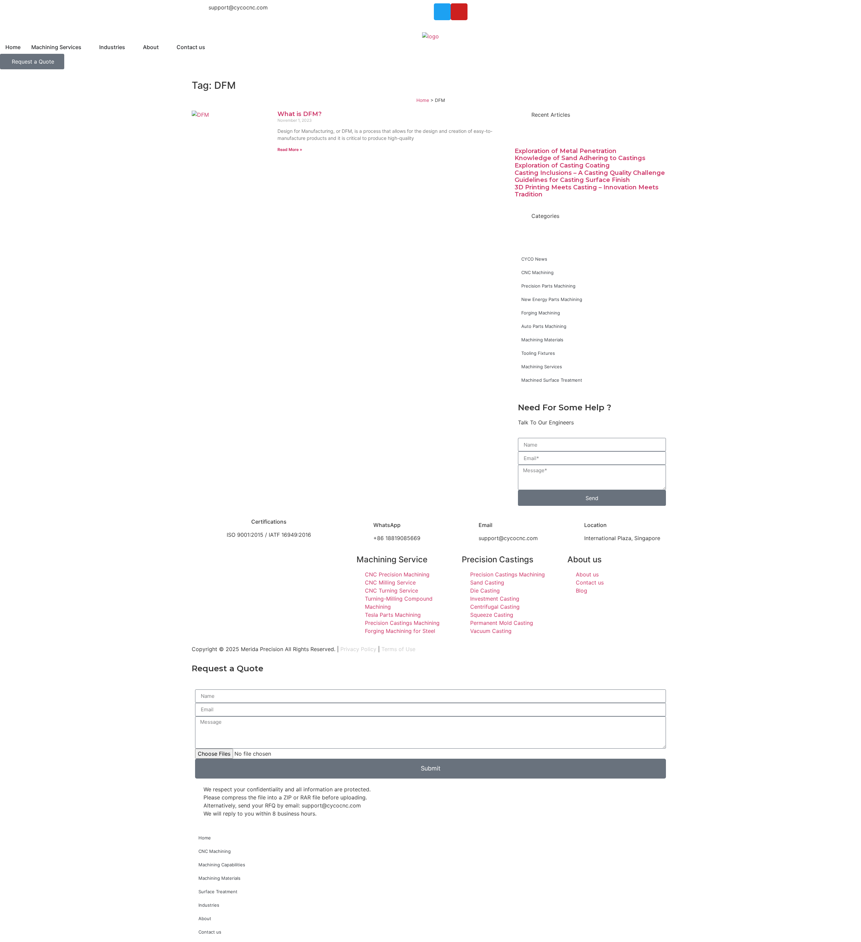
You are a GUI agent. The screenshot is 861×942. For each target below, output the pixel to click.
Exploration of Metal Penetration (565, 151)
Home (422, 100)
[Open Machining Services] (85, 47)
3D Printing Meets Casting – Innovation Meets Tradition (587, 191)
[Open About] (163, 47)
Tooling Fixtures (538, 353)
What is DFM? (299, 114)
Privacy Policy (358, 649)
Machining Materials (542, 339)
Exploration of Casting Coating (562, 165)
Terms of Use (398, 649)
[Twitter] (442, 11)
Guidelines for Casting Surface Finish (572, 180)
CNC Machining (537, 272)
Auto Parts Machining (543, 326)
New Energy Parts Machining (551, 299)
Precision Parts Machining (548, 286)
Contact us (209, 932)
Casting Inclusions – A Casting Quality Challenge (590, 173)
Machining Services (541, 366)
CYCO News (534, 259)
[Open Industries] (129, 47)
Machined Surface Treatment (551, 380)
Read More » (289, 149)
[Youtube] (459, 11)
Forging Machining (540, 312)
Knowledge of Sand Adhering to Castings (580, 158)
